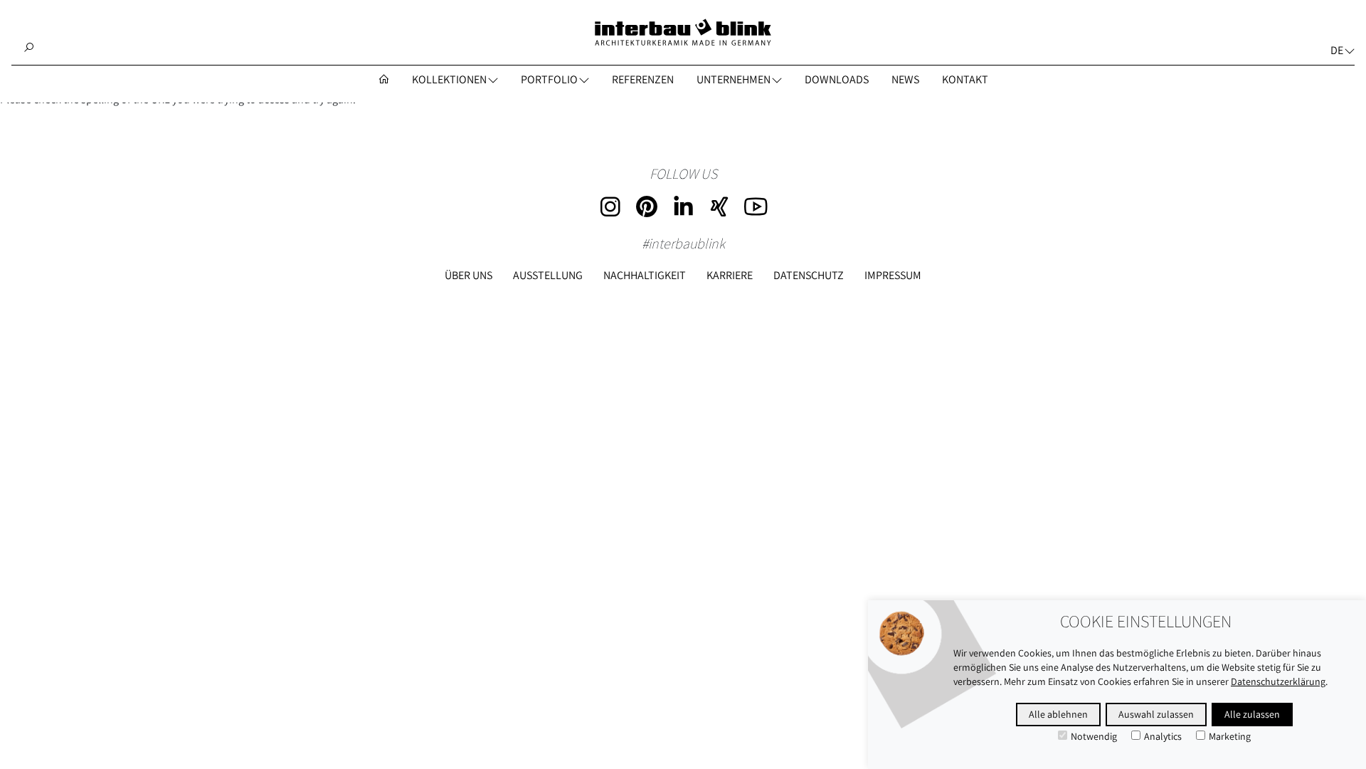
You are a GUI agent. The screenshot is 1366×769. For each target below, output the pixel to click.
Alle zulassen (1252, 714)
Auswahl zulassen (1156, 714)
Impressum (892, 275)
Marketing (1230, 736)
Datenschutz (808, 275)
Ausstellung (548, 275)
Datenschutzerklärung (1278, 681)
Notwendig (1094, 736)
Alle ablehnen (1058, 714)
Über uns (468, 275)
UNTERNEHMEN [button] (734, 79)
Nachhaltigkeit (644, 275)
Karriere (729, 275)
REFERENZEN (643, 79)
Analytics (1163, 736)
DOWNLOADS (837, 79)
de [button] (1336, 50)
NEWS (905, 79)
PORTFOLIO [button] (549, 79)
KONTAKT (965, 79)
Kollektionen (449, 79)
